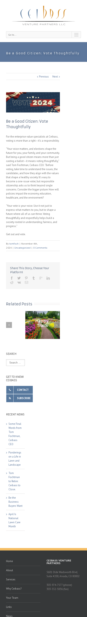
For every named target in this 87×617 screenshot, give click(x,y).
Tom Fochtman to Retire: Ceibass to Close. (14, 481)
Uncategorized (22, 247)
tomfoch (14, 243)
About (9, 570)
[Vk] (19, 282)
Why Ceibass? (13, 588)
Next (55, 76)
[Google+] (40, 278)
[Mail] (26, 282)
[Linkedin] (48, 278)
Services (10, 579)
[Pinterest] (26, 278)
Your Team (12, 598)
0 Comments (40, 247)
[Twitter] (19, 278)
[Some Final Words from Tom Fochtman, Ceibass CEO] (43, 325)
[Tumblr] (33, 278)
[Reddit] (11, 282)
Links (9, 607)
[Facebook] (11, 278)
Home (9, 561)
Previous (44, 76)
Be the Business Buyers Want (15, 502)
